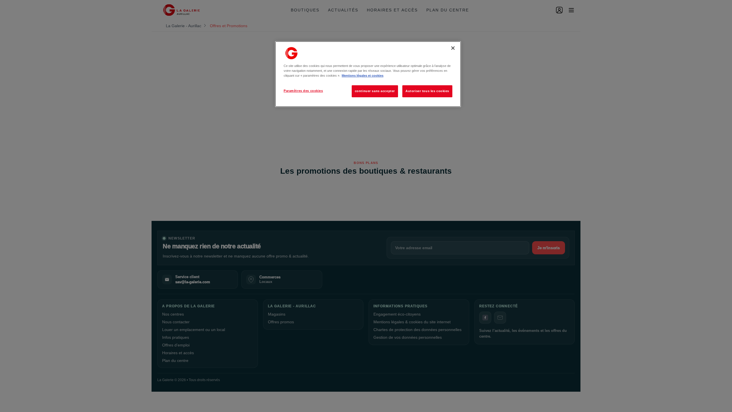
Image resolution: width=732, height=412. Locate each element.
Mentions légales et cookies (362, 75)
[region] (368, 74)
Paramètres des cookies (303, 90)
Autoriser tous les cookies (427, 91)
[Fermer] (453, 48)
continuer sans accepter (375, 91)
